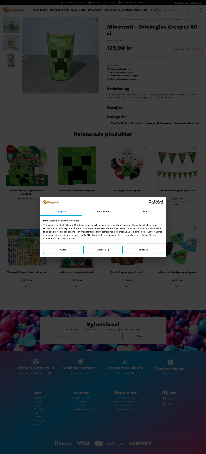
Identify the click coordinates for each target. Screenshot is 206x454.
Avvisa (63, 250)
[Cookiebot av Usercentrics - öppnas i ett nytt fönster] (150, 202)
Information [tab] (103, 211)
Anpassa (101, 250)
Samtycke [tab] (61, 211)
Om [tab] (145, 211)
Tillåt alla (143, 250)
